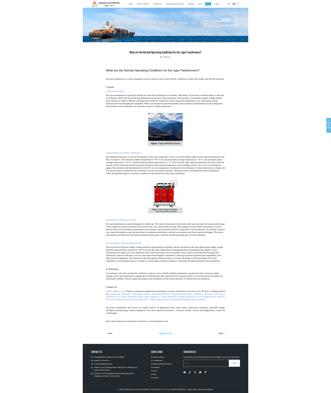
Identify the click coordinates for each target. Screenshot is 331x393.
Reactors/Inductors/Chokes (175, 4)
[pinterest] (205, 372)
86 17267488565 (118, 357)
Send (234, 363)
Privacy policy (192, 389)
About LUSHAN (143, 4)
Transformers (157, 4)
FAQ (208, 4)
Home (131, 4)
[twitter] (200, 372)
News (200, 4)
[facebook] (195, 372)
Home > (165, 27)
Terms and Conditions (205, 389)
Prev (110, 333)
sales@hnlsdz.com (105, 364)
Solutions (191, 4)
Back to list (165, 333)
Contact (216, 4)
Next (221, 333)
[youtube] (184, 372)
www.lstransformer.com (158, 321)
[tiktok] (190, 372)
